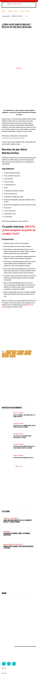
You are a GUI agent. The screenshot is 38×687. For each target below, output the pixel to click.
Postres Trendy (25, 11)
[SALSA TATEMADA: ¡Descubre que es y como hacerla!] (7, 415)
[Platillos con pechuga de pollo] (7, 457)
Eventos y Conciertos (11, 518)
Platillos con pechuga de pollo (23, 457)
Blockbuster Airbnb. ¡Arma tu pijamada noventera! (17, 534)
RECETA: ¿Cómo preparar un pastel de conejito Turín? (19, 230)
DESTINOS (7, 531)
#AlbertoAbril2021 (11, 351)
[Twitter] (9, 664)
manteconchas (6, 354)
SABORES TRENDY (13, 11)
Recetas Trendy (18, 412)
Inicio (3, 11)
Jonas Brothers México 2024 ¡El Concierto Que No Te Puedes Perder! (18, 521)
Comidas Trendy (18, 423)
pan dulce (20, 354)
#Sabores (28, 351)
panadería (27, 354)
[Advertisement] (19, 88)
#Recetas (21, 351)
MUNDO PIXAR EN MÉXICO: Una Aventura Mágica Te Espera (18, 547)
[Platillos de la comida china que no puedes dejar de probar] (7, 425)
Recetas (12, 356)
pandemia (5, 356)
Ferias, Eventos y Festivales (13, 544)
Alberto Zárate (17, 16)
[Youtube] (14, 664)
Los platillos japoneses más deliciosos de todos (22, 436)
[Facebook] (4, 664)
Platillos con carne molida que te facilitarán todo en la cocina (24, 447)
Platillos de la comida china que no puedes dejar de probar (24, 426)
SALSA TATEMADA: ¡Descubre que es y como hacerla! (24, 415)
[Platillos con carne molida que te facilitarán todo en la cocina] (7, 446)
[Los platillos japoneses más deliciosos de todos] (7, 436)
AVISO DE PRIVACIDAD (10, 679)
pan (14, 354)
